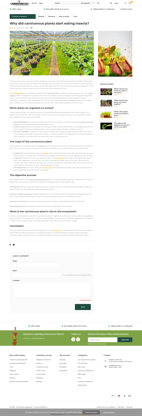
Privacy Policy (41, 374)
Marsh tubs (81, 367)
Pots (79, 378)
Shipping (13, 370)
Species (41, 16)
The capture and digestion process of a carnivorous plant (122, 125)
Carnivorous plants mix (86, 370)
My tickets (63, 367)
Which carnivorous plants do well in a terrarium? (121, 90)
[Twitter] (14, 244)
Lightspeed (28, 407)
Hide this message (91, 412)
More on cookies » (109, 412)
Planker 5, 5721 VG (115, 360)
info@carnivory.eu (115, 365)
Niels (14, 28)
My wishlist (63, 370)
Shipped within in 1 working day (104, 9)
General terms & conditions (106, 407)
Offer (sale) (81, 374)
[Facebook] (10, 244)
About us (34, 3)
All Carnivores (82, 363)
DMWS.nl (44, 407)
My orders (63, 363)
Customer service (126, 9)
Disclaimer (39, 378)
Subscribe (125, 340)
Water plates (82, 385)
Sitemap (39, 381)
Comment (16, 280)
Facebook (73, 339)
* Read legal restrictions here (97, 343)
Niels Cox (119, 94)
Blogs (41, 3)
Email (15, 271)
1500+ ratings (16, 9)
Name (15, 261)
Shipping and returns (43, 360)
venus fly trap (60, 158)
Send (83, 307)
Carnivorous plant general (19, 360)
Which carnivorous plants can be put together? (121, 102)
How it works (64, 16)
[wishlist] (125, 3)
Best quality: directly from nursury (57, 9)
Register (62, 360)
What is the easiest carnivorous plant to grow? (121, 113)
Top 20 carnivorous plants (87, 360)
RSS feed (121, 407)
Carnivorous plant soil (85, 381)
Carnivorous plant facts (18, 363)
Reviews (51, 16)
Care (75, 16)
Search (98, 3)
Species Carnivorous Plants (19, 381)
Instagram (78, 339)
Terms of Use (40, 370)
